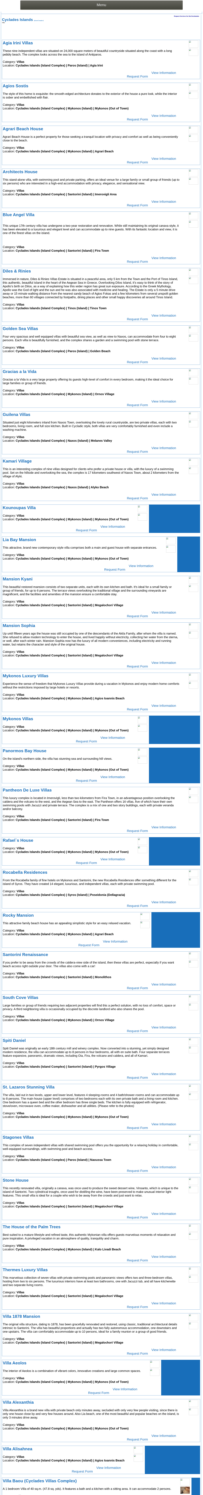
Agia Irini (96, 65)
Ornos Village (104, 394)
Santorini (74, 194)
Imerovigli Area (106, 194)
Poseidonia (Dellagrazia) (107, 895)
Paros (72, 65)
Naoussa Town (100, 1160)
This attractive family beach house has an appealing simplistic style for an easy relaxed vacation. (67, 923)
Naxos (72, 440)
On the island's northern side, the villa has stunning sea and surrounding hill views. (57, 758)
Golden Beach (100, 351)
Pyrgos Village (105, 1066)
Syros (72, 895)
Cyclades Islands (9, 13)
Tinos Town (98, 308)
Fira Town (102, 250)
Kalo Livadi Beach (108, 1249)
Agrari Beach (104, 151)
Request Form (137, 76)
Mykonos (74, 108)
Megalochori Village (109, 605)
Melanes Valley (101, 440)
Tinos (72, 308)
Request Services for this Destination (186, 16)
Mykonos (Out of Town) (112, 108)
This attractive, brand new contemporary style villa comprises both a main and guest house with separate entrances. (80, 547)
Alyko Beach (100, 487)
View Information (163, 73)
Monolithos (103, 977)
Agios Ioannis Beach (110, 698)
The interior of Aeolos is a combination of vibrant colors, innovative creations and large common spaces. (72, 1371)
